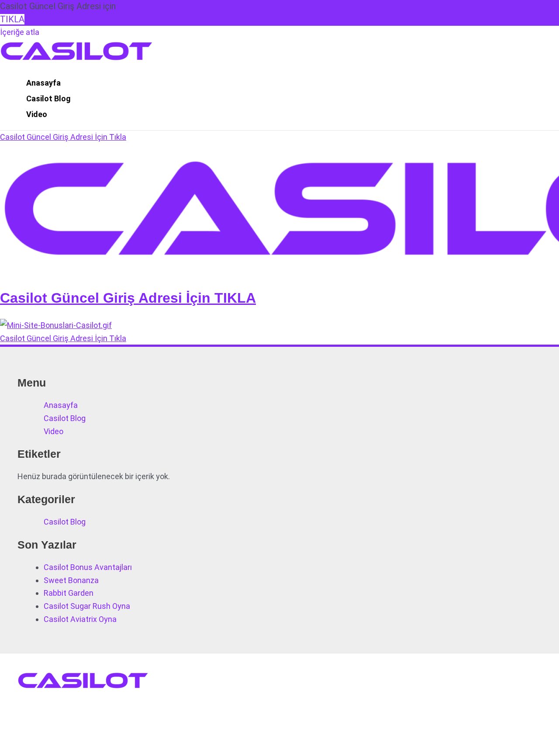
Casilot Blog (48, 98)
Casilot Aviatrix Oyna (80, 619)
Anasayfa (43, 82)
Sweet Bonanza (71, 580)
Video (36, 114)
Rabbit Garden (68, 592)
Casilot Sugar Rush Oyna (87, 606)
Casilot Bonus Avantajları (88, 567)
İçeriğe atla (19, 32)
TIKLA (12, 19)
